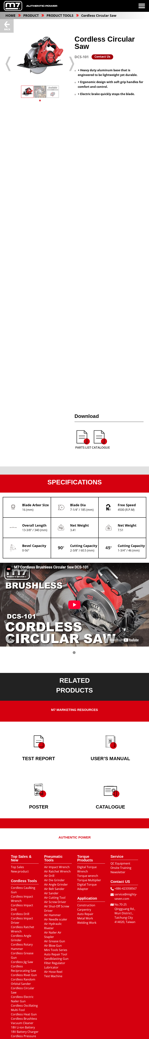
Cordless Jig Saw (22, 962)
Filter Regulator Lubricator (54, 965)
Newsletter (117, 872)
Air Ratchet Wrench (57, 871)
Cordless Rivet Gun (24, 975)
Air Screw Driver (55, 902)
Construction (86, 905)
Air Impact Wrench (57, 867)
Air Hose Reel (53, 972)
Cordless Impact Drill (22, 907)
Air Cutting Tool (54, 898)
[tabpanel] (27, 92)
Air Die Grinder (54, 880)
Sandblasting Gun (56, 959)
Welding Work (86, 923)
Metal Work (85, 918)
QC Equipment (120, 863)
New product (20, 871)
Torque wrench (87, 876)
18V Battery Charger (25, 1032)
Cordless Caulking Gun (23, 890)
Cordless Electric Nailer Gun (22, 999)
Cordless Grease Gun (22, 955)
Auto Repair (85, 914)
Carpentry (84, 910)
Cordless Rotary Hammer (22, 946)
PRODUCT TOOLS (60, 15)
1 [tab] (40, 100)
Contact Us (102, 57)
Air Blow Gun (53, 946)
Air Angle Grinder (56, 884)
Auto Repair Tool (55, 954)
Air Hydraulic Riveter (53, 926)
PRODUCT (31, 15)
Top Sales (17, 867)
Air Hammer (52, 915)
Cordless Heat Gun (24, 1014)
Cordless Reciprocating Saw (23, 968)
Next (71, 64)
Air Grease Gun (54, 941)
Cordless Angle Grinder (21, 938)
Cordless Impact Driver (22, 920)
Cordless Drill (20, 914)
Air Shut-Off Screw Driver (56, 908)
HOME (10, 15)
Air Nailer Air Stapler (52, 934)
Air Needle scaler (55, 919)
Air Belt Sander (54, 889)
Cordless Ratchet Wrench (22, 929)
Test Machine (53, 976)
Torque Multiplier (89, 880)
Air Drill (49, 876)
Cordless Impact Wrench (22, 898)
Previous (8, 64)
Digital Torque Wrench (87, 869)
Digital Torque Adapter (87, 886)
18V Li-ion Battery (23, 1027)
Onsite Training (120, 868)
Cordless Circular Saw (98, 15)
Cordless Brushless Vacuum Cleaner (24, 1021)
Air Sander (51, 893)
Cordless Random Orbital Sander (23, 981)
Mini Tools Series (55, 950)
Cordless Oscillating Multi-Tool (24, 1008)
